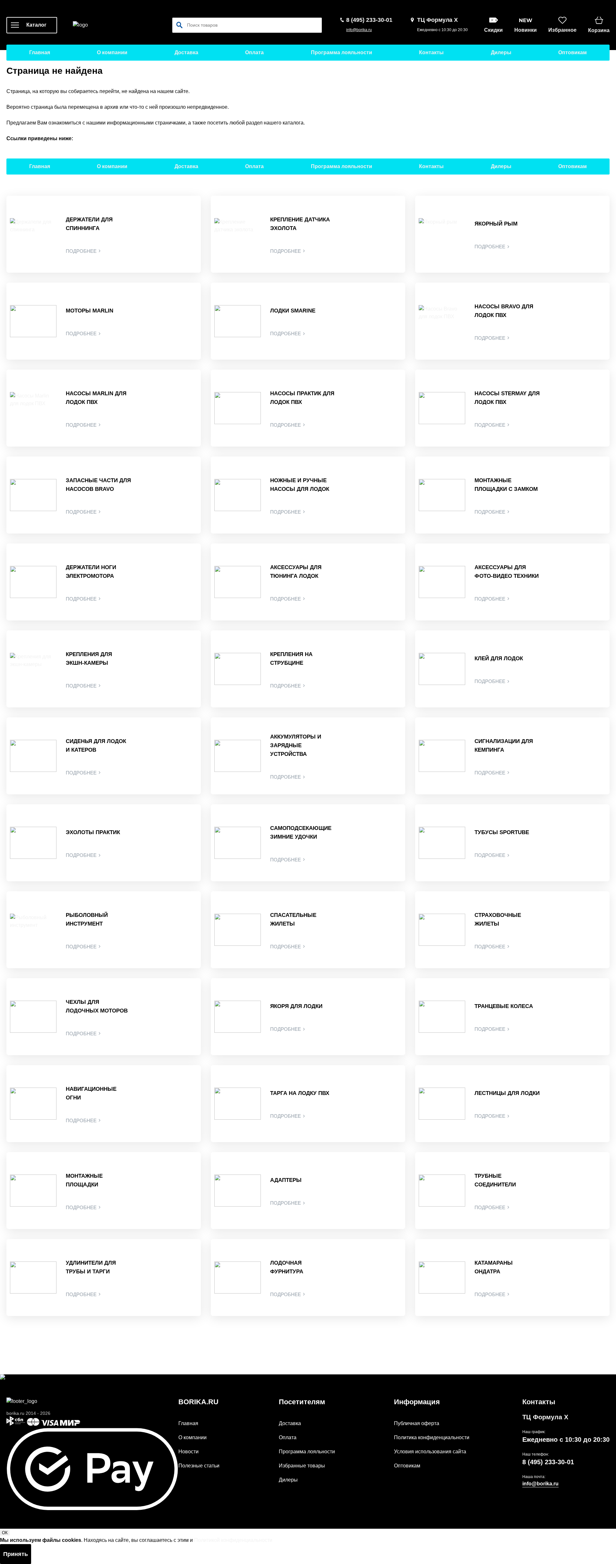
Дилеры (501, 52)
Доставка (186, 52)
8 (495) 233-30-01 (548, 1462)
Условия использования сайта (430, 1451)
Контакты (431, 52)
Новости (188, 1451)
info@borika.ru (359, 30)
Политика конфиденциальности (431, 1437)
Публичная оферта (416, 1423)
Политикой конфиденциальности (233, 1540)
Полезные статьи (198, 1465)
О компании (112, 52)
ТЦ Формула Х (545, 1417)
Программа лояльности (341, 52)
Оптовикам (572, 52)
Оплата (254, 52)
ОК (5, 1532)
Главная (39, 52)
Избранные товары (302, 1465)
